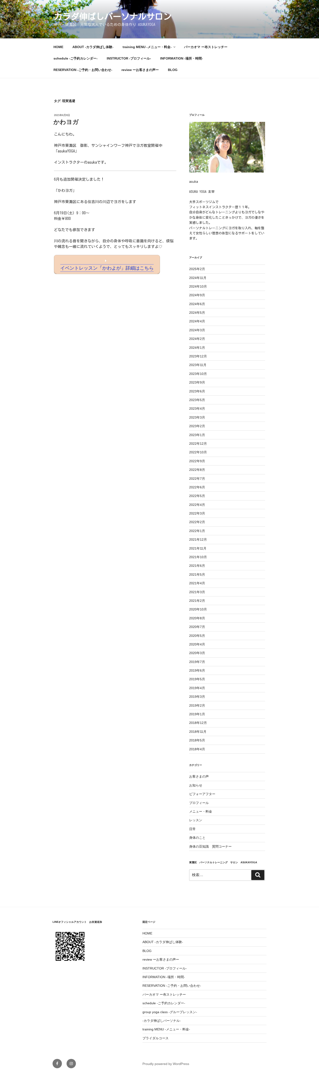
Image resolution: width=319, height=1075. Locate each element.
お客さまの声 (199, 776)
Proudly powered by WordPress (165, 1064)
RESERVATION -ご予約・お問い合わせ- (82, 70)
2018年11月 (197, 731)
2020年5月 (197, 636)
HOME (58, 47)
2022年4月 (197, 505)
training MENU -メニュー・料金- (147, 47)
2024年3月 (197, 330)
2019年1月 (197, 714)
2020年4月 (197, 644)
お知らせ (195, 785)
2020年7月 (197, 627)
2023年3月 (197, 417)
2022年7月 (197, 478)
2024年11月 (197, 278)
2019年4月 (197, 688)
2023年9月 (197, 382)
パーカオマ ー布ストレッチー (205, 47)
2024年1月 (197, 347)
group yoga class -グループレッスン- (169, 1012)
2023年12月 (198, 356)
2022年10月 (198, 452)
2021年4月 (197, 583)
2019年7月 (197, 662)
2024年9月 (197, 295)
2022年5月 (197, 496)
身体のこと (197, 837)
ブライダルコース (155, 1038)
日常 (192, 829)
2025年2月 (197, 269)
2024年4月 (197, 321)
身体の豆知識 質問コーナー (210, 846)
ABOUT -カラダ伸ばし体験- (92, 47)
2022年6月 (197, 487)
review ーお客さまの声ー (140, 70)
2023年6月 (197, 391)
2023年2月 (197, 426)
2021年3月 (197, 592)
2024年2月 (197, 339)
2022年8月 (197, 470)
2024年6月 (197, 304)
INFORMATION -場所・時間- (181, 58)
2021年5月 (197, 574)
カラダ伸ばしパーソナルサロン (117, 16)
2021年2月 (197, 601)
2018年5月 (197, 740)
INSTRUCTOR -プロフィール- (129, 58)
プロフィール (199, 803)
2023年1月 (197, 435)
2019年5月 (197, 679)
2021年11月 (197, 548)
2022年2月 (197, 522)
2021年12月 (198, 539)
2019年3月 (197, 696)
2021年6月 (197, 565)
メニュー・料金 (200, 811)
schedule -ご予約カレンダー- (75, 58)
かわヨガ (66, 121)
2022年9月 (197, 461)
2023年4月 (197, 408)
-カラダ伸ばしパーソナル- (161, 1020)
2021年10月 (198, 557)
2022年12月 (198, 443)
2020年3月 (197, 653)
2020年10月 (198, 609)
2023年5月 (197, 400)
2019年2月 (197, 705)
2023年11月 (197, 365)
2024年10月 (198, 286)
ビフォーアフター (202, 794)
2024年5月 (197, 312)
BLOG (172, 70)
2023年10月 (198, 374)
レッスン (195, 820)
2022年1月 (197, 531)
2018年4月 (197, 749)
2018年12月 (198, 723)
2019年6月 (197, 670)
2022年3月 (197, 513)
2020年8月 (197, 618)
